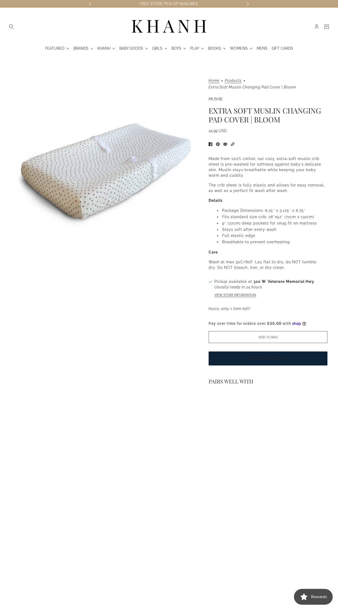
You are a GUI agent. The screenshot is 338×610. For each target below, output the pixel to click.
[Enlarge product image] (105, 173)
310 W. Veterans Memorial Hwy (283, 281)
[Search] (11, 27)
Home (214, 81)
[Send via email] (225, 144)
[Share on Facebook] (210, 144)
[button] (233, 144)
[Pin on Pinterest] (218, 144)
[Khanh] (169, 26)
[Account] (317, 27)
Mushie (216, 99)
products (233, 81)
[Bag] (327, 27)
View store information (235, 295)
